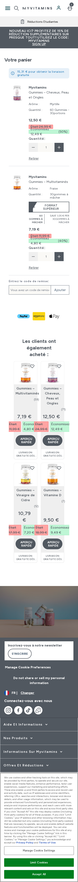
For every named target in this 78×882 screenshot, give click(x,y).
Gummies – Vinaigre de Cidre (25, 495)
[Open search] (16, 8)
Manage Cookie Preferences (28, 667)
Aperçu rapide (26, 440)
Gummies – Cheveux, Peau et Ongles (52, 396)
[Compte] (59, 8)
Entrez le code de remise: (29, 281)
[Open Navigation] (7, 8)
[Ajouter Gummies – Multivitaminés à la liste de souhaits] (32, 366)
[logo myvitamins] (37, 8)
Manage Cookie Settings (39, 850)
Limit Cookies (39, 862)
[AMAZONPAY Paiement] (39, 316)
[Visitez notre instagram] (8, 710)
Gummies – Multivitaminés (26, 391)
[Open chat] (38, 710)
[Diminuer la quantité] (33, 147)
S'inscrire (20, 653)
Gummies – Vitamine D (52, 492)
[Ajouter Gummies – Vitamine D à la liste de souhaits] (59, 468)
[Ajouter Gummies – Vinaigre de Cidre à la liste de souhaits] (32, 468)
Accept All (39, 874)
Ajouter (60, 290)
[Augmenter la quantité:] (59, 147)
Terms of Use (47, 842)
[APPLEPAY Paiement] (54, 316)
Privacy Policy (24, 842)
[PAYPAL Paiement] (23, 316)
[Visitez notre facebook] (18, 710)
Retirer (34, 158)
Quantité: (37, 138)
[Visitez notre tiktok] (28, 710)
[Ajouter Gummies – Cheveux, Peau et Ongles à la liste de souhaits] (59, 366)
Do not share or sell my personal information (39, 680)
